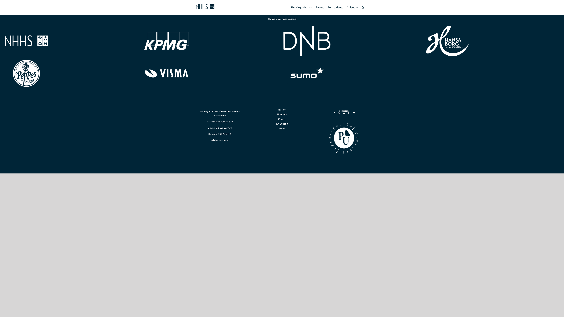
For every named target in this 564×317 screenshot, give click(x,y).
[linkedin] (349, 113)
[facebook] (334, 113)
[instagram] (339, 113)
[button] (363, 7)
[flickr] (344, 113)
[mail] (354, 113)
